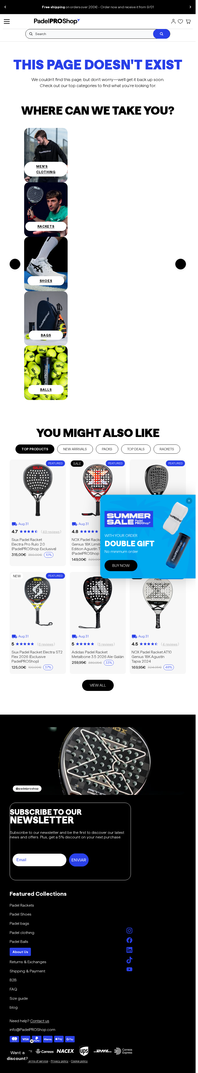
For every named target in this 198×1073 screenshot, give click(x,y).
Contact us (39, 1021)
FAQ (13, 989)
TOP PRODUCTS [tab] (34, 449)
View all (98, 685)
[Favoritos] (180, 21)
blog (14, 1007)
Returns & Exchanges (28, 962)
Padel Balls (19, 942)
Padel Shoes (20, 914)
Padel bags (19, 923)
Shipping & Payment (27, 971)
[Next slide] (190, 7)
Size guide (19, 998)
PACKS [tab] (107, 449)
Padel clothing (22, 933)
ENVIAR (78, 860)
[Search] (161, 34)
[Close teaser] (32, 1041)
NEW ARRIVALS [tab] (75, 449)
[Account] (173, 21)
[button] (17, 1055)
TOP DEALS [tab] (136, 449)
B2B (13, 980)
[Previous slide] (5, 7)
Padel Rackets (22, 905)
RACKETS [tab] (167, 449)
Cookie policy (79, 1061)
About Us (20, 952)
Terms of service (37, 1061)
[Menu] (7, 21)
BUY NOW (121, 565)
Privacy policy (59, 1061)
